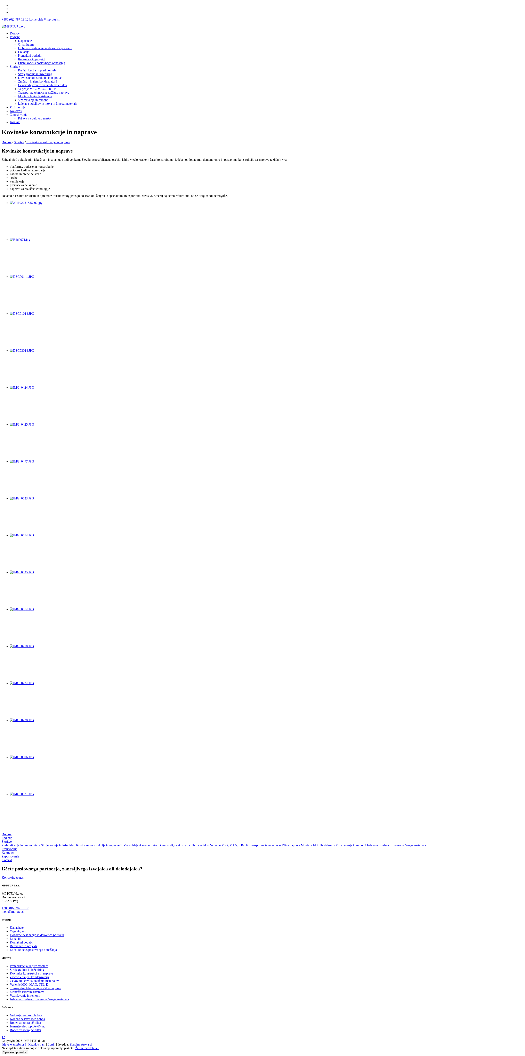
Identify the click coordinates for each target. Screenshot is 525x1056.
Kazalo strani (36, 1044)
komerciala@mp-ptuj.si (44, 19)
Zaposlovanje (18, 114)
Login (51, 1044)
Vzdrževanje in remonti (351, 845)
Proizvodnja (17, 107)
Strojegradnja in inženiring (58, 845)
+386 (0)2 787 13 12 (15, 19)
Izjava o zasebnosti (14, 1044)
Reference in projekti (23, 946)
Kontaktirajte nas (13, 877)
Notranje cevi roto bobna (26, 1015)
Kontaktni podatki (21, 942)
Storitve (15, 66)
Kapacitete (17, 927)
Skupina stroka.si (81, 1044)
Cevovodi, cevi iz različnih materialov (184, 845)
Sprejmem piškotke (14, 1052)
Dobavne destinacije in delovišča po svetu (37, 935)
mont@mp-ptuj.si (13, 911)
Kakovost (16, 111)
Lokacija (15, 938)
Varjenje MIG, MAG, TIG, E (229, 845)
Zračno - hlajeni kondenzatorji (139, 845)
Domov (15, 33)
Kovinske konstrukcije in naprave (98, 845)
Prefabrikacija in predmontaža (21, 845)
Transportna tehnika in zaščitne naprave (274, 845)
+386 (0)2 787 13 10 (15, 908)
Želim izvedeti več (87, 1048)
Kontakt (15, 122)
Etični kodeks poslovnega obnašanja (33, 950)
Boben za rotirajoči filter (25, 1022)
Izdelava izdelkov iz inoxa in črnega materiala (396, 845)
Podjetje (15, 37)
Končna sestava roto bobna (27, 1019)
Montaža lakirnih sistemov (318, 845)
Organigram (17, 931)
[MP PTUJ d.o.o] (13, 26)
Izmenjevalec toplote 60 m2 (28, 1026)
